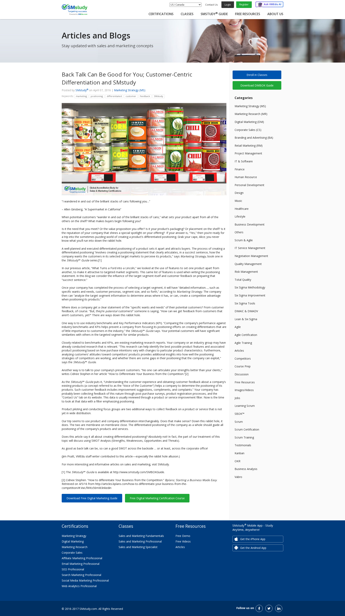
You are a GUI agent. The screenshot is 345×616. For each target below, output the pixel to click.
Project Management (248, 153)
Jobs (237, 398)
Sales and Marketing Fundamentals (141, 536)
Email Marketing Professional (80, 564)
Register (244, 4)
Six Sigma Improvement (250, 295)
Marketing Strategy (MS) (129, 90)
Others (239, 232)
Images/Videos (244, 390)
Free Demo (182, 536)
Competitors (243, 358)
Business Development (250, 224)
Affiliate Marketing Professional (82, 558)
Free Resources (247, 14)
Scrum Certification (247, 429)
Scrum (239, 422)
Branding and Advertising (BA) (254, 137)
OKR (237, 461)
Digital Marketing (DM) (249, 122)
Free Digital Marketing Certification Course (157, 498)
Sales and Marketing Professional (140, 541)
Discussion (242, 374)
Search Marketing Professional (81, 575)
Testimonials (243, 445)
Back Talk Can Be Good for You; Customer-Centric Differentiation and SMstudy (127, 78)
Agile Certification (246, 335)
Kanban (239, 453)
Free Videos (183, 541)
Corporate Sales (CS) (248, 130)
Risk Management (246, 272)
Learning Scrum (245, 406)
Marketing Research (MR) (251, 114)
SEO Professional (73, 569)
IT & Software (244, 161)
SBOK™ (239, 414)
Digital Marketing (73, 541)
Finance (240, 169)
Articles (239, 350)
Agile (238, 327)
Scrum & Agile (244, 240)
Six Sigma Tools (245, 303)
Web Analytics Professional (79, 586)
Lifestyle (240, 216)
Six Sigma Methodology (250, 287)
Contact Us (211, 4)
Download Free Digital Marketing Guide (91, 498)
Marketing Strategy (74, 536)
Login (228, 4)
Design (239, 193)
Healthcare (242, 209)
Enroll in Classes (257, 75)
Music (238, 201)
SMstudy (81, 90)
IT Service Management (250, 248)
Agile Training (243, 343)
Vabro (238, 477)
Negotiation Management (251, 256)
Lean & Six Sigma (246, 319)
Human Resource (246, 177)
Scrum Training (244, 437)
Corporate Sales (72, 552)
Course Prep (243, 366)
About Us (275, 14)
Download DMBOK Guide (257, 85)
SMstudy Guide (214, 14)
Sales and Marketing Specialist (138, 547)
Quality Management (248, 264)
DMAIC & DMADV (246, 311)
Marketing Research (74, 547)
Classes (187, 14)
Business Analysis (246, 469)
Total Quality (243, 280)
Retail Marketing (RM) (249, 145)
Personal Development (249, 185)
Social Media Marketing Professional (85, 580)
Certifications (161, 14)
